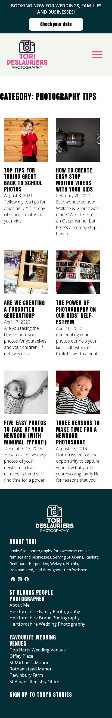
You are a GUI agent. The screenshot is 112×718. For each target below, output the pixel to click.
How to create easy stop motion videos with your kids (74, 179)
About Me (20, 605)
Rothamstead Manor (31, 669)
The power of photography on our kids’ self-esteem (76, 312)
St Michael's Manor (29, 663)
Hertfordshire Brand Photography (45, 618)
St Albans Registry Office (34, 682)
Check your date (56, 24)
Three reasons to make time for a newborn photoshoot (78, 432)
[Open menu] (97, 55)
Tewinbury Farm (26, 675)
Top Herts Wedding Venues (38, 650)
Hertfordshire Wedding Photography (47, 624)
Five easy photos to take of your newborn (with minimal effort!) (25, 432)
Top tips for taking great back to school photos (23, 179)
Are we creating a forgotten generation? (24, 309)
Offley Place (21, 656)
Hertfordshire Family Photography (45, 611)
